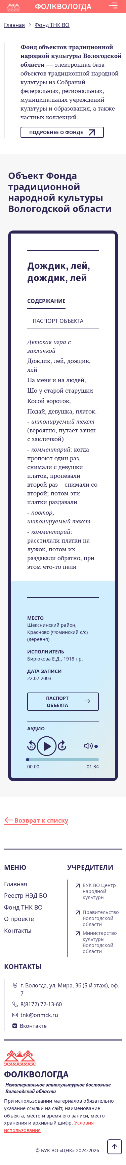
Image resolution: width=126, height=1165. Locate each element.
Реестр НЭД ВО (25, 895)
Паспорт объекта (57, 701)
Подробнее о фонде (56, 132)
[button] (113, 6)
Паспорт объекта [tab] (58, 321)
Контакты (18, 930)
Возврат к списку (40, 820)
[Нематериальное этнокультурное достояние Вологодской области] (24, 1059)
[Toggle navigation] (113, 6)
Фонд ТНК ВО (23, 907)
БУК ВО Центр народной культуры (99, 891)
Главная (15, 884)
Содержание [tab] (46, 301)
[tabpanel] (63, 459)
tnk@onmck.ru (39, 1015)
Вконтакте (33, 1026)
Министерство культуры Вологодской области (100, 942)
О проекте (19, 919)
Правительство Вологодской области (101, 918)
